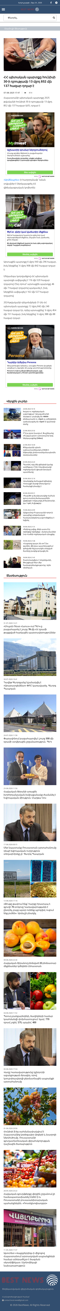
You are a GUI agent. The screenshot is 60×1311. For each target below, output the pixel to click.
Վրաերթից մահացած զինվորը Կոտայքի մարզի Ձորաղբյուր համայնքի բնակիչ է (37, 483)
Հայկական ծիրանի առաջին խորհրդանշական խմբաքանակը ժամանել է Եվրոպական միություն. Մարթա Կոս (30, 794)
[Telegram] (56, 3)
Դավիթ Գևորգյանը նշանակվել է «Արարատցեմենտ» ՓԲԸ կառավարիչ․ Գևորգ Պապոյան (30, 685)
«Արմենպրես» (12, 179)
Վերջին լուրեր (16, 401)
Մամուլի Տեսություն (15, 28)
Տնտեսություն (16, 575)
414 (30, 92)
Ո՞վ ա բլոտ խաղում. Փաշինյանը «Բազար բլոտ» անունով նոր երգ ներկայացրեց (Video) (38, 435)
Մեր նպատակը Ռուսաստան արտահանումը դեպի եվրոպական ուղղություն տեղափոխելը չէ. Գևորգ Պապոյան (30, 850)
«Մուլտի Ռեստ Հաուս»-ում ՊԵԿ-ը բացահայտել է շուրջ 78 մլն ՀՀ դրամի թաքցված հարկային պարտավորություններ (30, 629)
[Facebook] (51, 3)
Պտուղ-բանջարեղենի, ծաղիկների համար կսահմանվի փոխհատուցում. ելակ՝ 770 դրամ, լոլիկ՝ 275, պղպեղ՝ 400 (28, 1019)
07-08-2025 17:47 (12, 92)
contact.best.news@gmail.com (16, 1300)
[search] (54, 17)
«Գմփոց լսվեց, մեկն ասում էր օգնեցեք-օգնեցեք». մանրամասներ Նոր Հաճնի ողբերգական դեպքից (39, 531)
